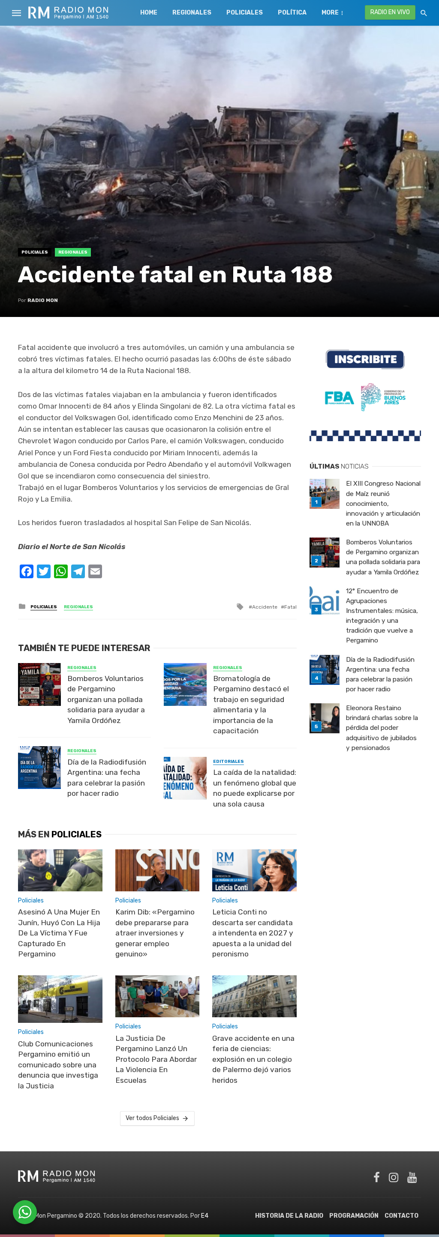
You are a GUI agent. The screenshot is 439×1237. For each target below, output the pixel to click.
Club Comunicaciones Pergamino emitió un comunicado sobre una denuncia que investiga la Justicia (58, 1065)
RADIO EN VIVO (390, 12)
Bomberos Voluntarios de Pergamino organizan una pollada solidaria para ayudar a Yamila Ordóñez (106, 699)
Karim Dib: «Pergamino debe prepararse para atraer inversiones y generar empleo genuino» (155, 933)
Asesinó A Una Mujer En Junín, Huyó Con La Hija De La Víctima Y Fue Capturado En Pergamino (59, 933)
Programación (354, 1215)
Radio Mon (42, 300)
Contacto (401, 1215)
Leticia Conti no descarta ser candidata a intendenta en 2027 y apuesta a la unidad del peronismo (252, 933)
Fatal (290, 607)
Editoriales (228, 761)
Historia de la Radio (289, 1215)
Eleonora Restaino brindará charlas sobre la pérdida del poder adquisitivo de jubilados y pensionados (382, 727)
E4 (204, 1215)
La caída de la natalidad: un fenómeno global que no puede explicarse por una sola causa (254, 788)
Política (292, 12)
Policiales (244, 12)
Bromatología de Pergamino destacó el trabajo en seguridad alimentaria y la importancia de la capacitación (251, 704)
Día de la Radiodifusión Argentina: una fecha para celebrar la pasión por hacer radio (106, 778)
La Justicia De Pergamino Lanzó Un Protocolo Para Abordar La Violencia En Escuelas (156, 1059)
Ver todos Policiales (152, 1118)
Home (148, 12)
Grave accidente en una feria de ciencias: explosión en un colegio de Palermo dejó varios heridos (253, 1059)
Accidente (264, 607)
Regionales (191, 12)
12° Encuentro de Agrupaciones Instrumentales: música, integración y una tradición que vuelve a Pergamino (382, 616)
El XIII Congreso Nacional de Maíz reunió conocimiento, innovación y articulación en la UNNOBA (383, 503)
